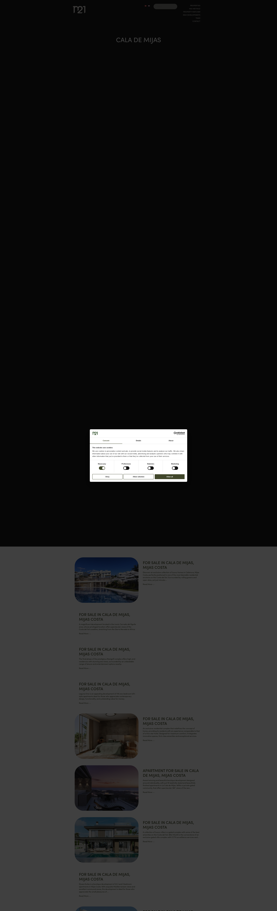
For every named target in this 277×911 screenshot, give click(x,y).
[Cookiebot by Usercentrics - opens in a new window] (175, 433)
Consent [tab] (106, 440)
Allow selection (138, 476)
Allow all (169, 476)
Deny (107, 476)
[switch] (126, 468)
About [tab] (171, 440)
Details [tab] (138, 440)
